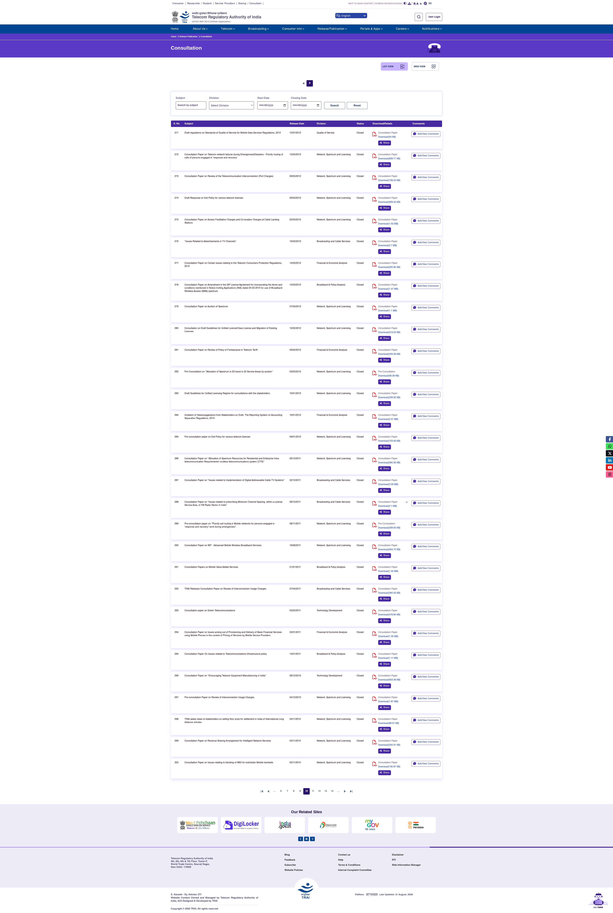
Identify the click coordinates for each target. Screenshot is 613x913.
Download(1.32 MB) (388, 636)
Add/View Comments (428, 134)
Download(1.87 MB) (388, 701)
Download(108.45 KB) (389, 180)
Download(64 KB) (387, 137)
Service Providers (225, 3)
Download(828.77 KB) (389, 159)
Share (386, 143)
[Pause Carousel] (306, 839)
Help (340, 860)
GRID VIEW (419, 66)
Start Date (263, 98)
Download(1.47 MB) (388, 289)
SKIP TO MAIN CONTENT (360, 4)
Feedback (289, 860)
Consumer (178, 3)
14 (333, 792)
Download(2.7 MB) (387, 245)
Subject (180, 98)
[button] (405, 3)
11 (314, 792)
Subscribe (290, 865)
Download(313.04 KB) (389, 332)
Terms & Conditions (349, 865)
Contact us (344, 855)
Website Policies (293, 870)
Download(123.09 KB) (389, 441)
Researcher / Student (199, 3)
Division (214, 98)
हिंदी (430, 4)
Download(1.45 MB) (388, 571)
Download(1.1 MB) (387, 311)
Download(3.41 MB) (388, 419)
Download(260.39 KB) (389, 463)
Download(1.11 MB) (388, 658)
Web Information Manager (406, 865)
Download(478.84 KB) (389, 615)
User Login (434, 17)
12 (320, 792)
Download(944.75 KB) (389, 549)
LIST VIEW (388, 66)
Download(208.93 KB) (389, 528)
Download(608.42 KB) (389, 202)
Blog (287, 855)
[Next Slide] (312, 839)
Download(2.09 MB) (388, 484)
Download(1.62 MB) (388, 224)
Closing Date (298, 98)
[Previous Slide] (300, 839)
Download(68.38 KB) (388, 376)
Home (173, 37)
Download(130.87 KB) (389, 767)
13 (326, 792)
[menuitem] (174, 29)
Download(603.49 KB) (389, 680)
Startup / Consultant (249, 3)
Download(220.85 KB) (389, 267)
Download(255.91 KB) (389, 745)
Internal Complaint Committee (354, 870)
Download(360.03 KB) (389, 593)
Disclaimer (398, 855)
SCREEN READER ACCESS (388, 4)
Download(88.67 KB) (388, 723)
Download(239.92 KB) (389, 397)
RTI (394, 860)
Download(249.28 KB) (389, 354)
